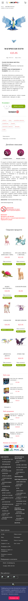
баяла (10, 120)
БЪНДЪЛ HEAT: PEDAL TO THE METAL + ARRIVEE (17, 415)
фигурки (17, 126)
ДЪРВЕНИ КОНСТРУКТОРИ (20, 512)
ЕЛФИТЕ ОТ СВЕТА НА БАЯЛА (7, 8)
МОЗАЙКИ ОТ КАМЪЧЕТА (19, 519)
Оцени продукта (6, 136)
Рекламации (17, 537)
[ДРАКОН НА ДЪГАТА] (7, 347)
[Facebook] (3, 569)
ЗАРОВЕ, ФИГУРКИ (21, 465)
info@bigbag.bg (11, 563)
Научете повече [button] (13, 594)
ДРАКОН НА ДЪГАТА (7, 354)
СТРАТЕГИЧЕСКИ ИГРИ (6, 479)
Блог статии (17, 543)
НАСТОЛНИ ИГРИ (6, 467)
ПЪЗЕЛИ (18, 516)
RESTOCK (17, 522)
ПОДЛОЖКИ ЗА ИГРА (20, 473)
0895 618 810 (11, 565)
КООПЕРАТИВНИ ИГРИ (6, 483)
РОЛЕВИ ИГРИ (6, 486)
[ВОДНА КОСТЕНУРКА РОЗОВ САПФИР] (7, 280)
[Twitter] (6, 569)
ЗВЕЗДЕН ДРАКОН (20, 320)
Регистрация (4, 540)
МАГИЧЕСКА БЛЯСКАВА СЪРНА (7, 253)
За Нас (2, 534)
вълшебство (5, 123)
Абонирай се (7, 407)
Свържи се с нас (5, 543)
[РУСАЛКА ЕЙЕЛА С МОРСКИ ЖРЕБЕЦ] (20, 246)
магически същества (7, 126)
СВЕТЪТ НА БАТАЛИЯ (5, 507)
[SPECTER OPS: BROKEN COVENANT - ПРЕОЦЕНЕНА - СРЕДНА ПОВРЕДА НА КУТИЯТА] (6, 381)
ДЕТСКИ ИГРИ (6, 502)
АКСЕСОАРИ (19, 469)
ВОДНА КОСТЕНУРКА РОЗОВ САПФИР (7, 288)
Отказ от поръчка (18, 540)
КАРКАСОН (5, 510)
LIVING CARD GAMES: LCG (5, 514)
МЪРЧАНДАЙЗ (19, 476)
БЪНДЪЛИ (5, 473)
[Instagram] (9, 569)
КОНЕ (17, 488)
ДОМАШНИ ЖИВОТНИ (18, 485)
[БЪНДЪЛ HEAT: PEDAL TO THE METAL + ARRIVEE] (6, 416)
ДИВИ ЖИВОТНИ (21, 481)
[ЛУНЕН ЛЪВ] (20, 347)
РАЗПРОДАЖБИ (6, 461)
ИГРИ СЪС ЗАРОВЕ (7, 495)
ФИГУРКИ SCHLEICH (9, 6)
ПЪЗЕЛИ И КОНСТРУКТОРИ (19, 509)
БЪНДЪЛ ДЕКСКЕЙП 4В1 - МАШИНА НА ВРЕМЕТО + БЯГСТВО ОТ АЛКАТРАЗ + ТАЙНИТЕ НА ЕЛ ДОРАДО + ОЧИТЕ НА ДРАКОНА (17, 397)
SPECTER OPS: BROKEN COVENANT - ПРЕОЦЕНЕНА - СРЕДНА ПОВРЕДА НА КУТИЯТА (17, 379)
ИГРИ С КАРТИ (6, 493)
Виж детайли (7, 264)
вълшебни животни (19, 120)
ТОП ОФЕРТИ (5, 457)
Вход (2, 537)
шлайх (4, 129)
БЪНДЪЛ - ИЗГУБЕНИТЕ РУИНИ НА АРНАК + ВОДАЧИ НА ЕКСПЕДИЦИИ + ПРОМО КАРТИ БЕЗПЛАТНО (16, 433)
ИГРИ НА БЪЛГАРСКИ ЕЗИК (6, 470)
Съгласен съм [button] (14, 598)
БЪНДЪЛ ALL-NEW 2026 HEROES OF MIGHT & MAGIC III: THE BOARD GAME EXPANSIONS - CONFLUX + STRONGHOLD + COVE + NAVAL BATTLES (17, 424)
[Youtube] (13, 569)
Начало (2, 6)
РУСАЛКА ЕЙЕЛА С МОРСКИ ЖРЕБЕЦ (20, 254)
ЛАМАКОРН (7, 320)
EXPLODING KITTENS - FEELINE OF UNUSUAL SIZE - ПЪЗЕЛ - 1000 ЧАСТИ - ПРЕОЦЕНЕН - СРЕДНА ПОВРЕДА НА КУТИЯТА (16, 388)
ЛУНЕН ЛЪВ (21, 354)
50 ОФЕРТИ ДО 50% (7, 459)
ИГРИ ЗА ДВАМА (6, 475)
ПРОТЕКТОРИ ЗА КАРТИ (20, 461)
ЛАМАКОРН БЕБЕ (20, 286)
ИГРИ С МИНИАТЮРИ (5, 489)
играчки (13, 123)
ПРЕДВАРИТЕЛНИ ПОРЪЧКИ (6, 518)
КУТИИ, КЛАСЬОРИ (21, 467)
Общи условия (17, 534)
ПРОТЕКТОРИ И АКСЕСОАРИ (19, 457)
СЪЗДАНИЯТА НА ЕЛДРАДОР (20, 494)
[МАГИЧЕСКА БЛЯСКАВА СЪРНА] (7, 246)
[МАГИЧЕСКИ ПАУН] (14, 36)
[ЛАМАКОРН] (7, 313)
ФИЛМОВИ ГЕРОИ (21, 501)
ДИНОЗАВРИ (19, 490)
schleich (4, 120)
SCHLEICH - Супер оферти (20, 504)
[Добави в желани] (24, 102)
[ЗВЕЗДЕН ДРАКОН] (20, 313)
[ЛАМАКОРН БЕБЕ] (20, 280)
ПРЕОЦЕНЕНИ (6, 464)
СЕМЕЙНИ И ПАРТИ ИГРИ (7, 498)
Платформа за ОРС (6, 546)
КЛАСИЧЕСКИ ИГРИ (7, 504)
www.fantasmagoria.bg (7, 202)
